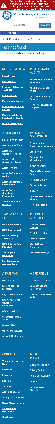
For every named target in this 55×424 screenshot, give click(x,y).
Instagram (7, 375)
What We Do (8, 280)
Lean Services (37, 152)
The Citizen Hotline (39, 233)
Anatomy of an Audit (12, 145)
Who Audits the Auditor (13, 331)
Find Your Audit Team (12, 140)
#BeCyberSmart (38, 166)
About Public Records (12, 336)
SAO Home (7, 39)
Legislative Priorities (12, 294)
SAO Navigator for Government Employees (11, 303)
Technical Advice (38, 185)
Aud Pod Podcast (11, 392)
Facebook (7, 370)
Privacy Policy (37, 370)
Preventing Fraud (38, 205)
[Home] (25, 16)
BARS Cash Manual (11, 230)
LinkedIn (6, 381)
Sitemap (34, 381)
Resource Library (38, 180)
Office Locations (10, 311)
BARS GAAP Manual (11, 225)
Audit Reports (9, 81)
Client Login (8, 417)
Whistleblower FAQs (39, 253)
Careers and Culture (40, 280)
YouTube (6, 386)
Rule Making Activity (40, 376)
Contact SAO (8, 325)
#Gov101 (34, 191)
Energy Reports (9, 95)
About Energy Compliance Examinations (9, 193)
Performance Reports (12, 101)
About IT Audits (9, 168)
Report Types (8, 76)
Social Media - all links (13, 403)
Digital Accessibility (39, 365)
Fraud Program (37, 239)
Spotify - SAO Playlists (13, 397)
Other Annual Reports (12, 123)
